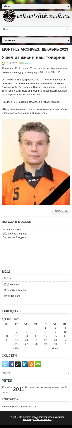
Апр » (55, 348)
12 (16, 336)
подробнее (61, 211)
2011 (18, 389)
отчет (37, 387)
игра (32, 387)
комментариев (15, 290)
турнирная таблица (50, 387)
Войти (7, 278)
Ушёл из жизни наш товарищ (33, 57)
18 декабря (7, 387)
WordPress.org (12, 295)
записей (11, 284)
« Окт (16, 348)
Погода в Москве (11, 229)
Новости (26, 63)
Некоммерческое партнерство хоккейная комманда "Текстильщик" (41, 418)
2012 (27, 387)
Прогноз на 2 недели (14, 237)
